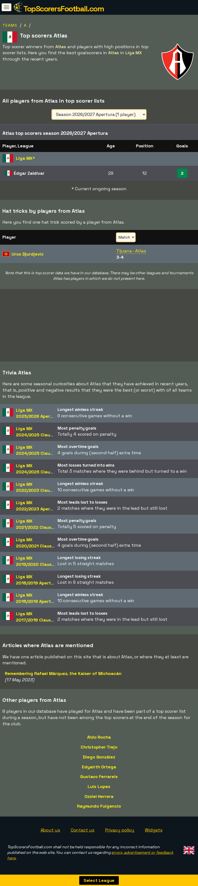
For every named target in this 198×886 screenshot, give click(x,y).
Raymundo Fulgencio (99, 806)
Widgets (153, 830)
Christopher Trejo (99, 747)
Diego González (99, 757)
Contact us (82, 830)
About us (50, 830)
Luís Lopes (99, 786)
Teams (9, 25)
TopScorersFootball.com (63, 9)
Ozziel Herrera (99, 796)
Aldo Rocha (99, 737)
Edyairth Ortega (99, 767)
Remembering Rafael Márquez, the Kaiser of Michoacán (63, 673)
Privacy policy (119, 830)
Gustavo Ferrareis (99, 776)
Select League (99, 880)
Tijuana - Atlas (131, 251)
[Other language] (188, 849)
